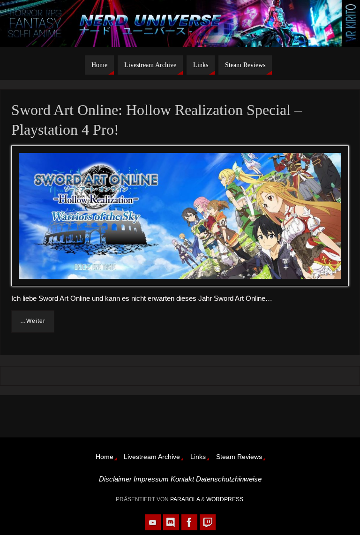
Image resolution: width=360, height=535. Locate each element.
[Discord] (171, 522)
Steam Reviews (239, 456)
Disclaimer (115, 479)
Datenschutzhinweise (229, 479)
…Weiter (32, 321)
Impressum (151, 479)
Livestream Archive (152, 456)
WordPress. (225, 499)
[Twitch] (208, 522)
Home (104, 456)
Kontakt (182, 479)
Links (198, 456)
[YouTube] (153, 522)
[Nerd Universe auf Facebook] (189, 522)
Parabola (185, 499)
